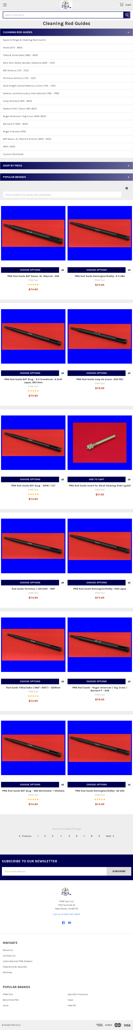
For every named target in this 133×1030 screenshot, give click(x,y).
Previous (26, 836)
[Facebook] (63, 922)
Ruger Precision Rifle (14, 131)
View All (72, 1005)
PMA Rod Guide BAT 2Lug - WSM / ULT (33, 485)
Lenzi (5, 1005)
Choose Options (30, 269)
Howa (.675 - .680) (13, 47)
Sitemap (7, 972)
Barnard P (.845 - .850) (15, 123)
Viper (70, 999)
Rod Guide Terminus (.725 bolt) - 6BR (33, 588)
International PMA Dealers (18, 961)
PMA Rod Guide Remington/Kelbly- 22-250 (99, 790)
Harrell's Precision (78, 994)
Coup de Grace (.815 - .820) (17, 101)
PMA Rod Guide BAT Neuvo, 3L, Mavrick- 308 (33, 276)
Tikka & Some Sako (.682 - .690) (20, 55)
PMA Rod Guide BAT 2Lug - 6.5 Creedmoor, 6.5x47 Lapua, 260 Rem (33, 381)
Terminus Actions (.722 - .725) (19, 78)
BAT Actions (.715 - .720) (16, 70)
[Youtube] (69, 922)
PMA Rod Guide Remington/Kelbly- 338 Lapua (99, 588)
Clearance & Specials (15, 966)
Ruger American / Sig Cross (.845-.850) (24, 116)
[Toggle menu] (5, 5)
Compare (62, 270)
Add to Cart (96, 479)
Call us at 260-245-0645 (66, 914)
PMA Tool (8, 994)
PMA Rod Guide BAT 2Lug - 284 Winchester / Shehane (33, 790)
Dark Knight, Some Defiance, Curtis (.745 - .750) (29, 85)
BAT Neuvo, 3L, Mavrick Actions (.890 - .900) (27, 139)
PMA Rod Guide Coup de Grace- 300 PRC (99, 379)
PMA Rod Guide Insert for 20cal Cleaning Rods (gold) (100, 485)
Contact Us (9, 955)
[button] (126, 188)
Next (109, 836)
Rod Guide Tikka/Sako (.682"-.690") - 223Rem (33, 687)
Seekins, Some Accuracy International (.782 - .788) (31, 93)
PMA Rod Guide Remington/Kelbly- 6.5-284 (100, 276)
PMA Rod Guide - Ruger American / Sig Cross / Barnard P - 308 (99, 689)
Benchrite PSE (11, 999)
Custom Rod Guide (13, 154)
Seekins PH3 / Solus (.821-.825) (20, 108)
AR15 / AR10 (9, 146)
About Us (8, 950)
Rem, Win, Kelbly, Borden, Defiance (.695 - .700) (29, 62)
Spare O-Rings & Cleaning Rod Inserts (24, 39)
